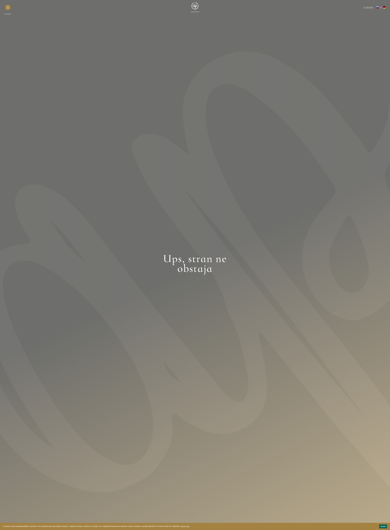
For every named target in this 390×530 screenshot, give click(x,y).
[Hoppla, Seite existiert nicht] (384, 7)
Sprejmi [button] (383, 526)
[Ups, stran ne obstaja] (377, 7)
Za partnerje (368, 7)
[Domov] (195, 7)
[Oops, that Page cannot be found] (381, 7)
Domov (8, 14)
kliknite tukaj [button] (185, 526)
